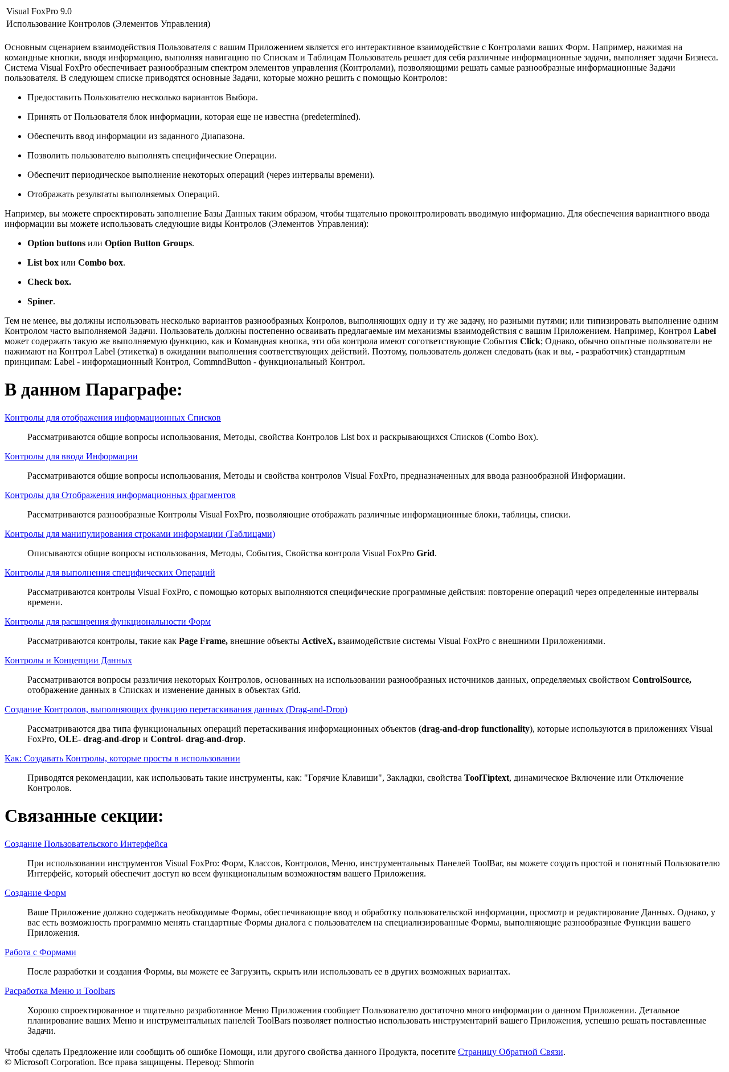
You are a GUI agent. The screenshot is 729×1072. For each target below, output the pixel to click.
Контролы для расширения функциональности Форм (108, 621)
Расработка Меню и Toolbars (60, 991)
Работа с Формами (40, 952)
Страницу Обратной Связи (510, 1052)
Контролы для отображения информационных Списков (113, 417)
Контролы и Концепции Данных (68, 660)
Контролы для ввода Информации (71, 456)
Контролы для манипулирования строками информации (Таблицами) (140, 534)
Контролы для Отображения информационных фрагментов (120, 495)
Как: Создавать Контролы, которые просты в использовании (122, 758)
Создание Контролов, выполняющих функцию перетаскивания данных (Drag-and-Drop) (176, 709)
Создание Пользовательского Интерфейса (86, 844)
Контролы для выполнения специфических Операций (110, 572)
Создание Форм (35, 893)
